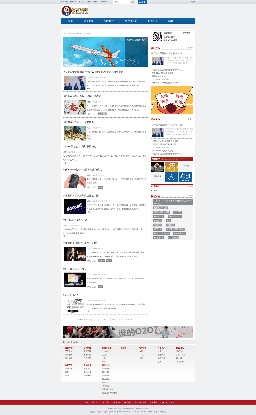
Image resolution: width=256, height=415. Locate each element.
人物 (104, 358)
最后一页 (129, 319)
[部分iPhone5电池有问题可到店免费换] (74, 180)
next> (113, 319)
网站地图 (106, 376)
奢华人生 (161, 355)
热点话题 (161, 358)
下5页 (121, 319)
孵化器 (179, 358)
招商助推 (109, 21)
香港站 (88, 2)
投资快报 (158, 221)
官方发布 (180, 362)
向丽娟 (89, 102)
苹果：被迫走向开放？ (75, 269)
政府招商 (87, 358)
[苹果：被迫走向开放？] (74, 280)
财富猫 (89, 128)
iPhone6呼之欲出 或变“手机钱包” (80, 146)
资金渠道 (69, 358)
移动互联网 (158, 216)
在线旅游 (170, 225)
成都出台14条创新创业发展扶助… (166, 83)
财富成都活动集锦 (161, 212)
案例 (104, 355)
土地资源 (87, 355)
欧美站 (81, 2)
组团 (67, 376)
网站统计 (163, 412)
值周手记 (158, 229)
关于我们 (106, 369)
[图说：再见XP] (74, 306)
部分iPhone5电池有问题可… (163, 73)
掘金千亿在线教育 (161, 233)
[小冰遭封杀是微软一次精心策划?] (74, 254)
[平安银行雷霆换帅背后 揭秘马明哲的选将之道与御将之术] (74, 83)
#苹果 (101, 187)
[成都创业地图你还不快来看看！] (74, 133)
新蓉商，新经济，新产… (137, 40)
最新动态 (180, 351)
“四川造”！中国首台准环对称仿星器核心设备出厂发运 (172, 202)
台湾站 (95, 2)
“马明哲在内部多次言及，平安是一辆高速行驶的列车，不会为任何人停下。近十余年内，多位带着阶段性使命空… (179, 60)
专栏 (141, 351)
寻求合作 (106, 382)
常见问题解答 (107, 389)
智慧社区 (87, 369)
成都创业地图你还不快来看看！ (79, 122)
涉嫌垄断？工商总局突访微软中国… (167, 70)
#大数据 (101, 261)
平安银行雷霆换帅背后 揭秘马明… (167, 53)
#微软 (109, 261)
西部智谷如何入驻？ (160, 76)
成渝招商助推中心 (75, 33)
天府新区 (104, 2)
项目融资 (69, 355)
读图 (159, 362)
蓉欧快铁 (158, 225)
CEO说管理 (173, 238)
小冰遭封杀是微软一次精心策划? (80, 243)
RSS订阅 (192, 2)
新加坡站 (73, 2)
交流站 (105, 351)
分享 (141, 358)
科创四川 (152, 21)
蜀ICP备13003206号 (111, 412)
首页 (70, 21)
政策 (67, 372)
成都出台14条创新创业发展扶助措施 (82, 96)
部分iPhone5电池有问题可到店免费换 (82, 169)
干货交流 (69, 351)
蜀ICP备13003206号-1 (150, 412)
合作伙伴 (87, 376)
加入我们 (106, 379)
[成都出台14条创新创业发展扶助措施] (74, 107)
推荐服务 (87, 372)
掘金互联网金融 (160, 208)
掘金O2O (177, 212)
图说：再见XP (70, 295)
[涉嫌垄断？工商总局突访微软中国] (74, 206)
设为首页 (64, 2)
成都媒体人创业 (174, 216)
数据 (168, 221)
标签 (170, 21)
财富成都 (90, 78)
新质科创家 (131, 21)
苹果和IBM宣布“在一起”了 (77, 219)
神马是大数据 (179, 233)
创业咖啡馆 (158, 238)
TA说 (141, 355)
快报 (159, 351)
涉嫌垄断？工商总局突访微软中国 (81, 195)
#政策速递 (102, 114)
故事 (104, 362)
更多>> (190, 48)
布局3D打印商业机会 (175, 229)
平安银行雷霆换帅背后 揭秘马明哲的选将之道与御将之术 (93, 72)
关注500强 (180, 355)
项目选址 (87, 351)
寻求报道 (106, 386)
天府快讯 (69, 369)
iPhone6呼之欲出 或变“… (162, 80)
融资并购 (88, 21)
